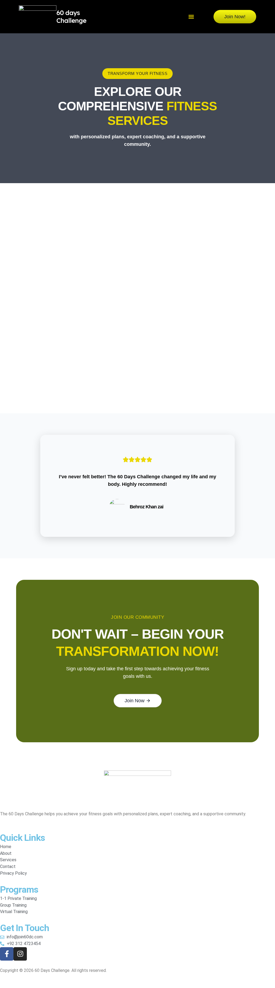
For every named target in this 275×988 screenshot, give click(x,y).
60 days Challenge (71, 16)
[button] (191, 16)
